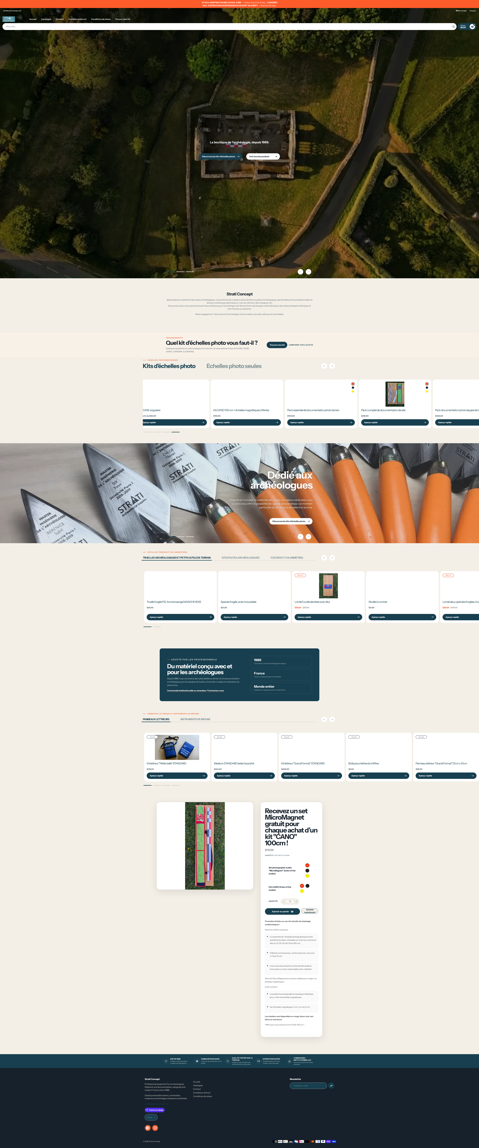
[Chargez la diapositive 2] (181, 272)
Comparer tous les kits (301, 345)
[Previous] (324, 366)
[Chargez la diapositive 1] (171, 272)
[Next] (332, 366)
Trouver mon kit (277, 345)
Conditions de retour (202, 1096)
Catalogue (198, 1085)
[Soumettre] (331, 1086)
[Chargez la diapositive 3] (190, 272)
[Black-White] (192, 387)
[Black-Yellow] (192, 391)
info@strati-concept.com (12, 11)
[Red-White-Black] (192, 384)
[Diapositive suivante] (308, 272)
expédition (269, 855)
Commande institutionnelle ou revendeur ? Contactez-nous (195, 690)
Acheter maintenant (309, 911)
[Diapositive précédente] (300, 272)
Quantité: (273, 901)
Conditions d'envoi (201, 1092)
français (473, 11)
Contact (197, 1089)
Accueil (196, 1082)
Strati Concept (154, 1141)
